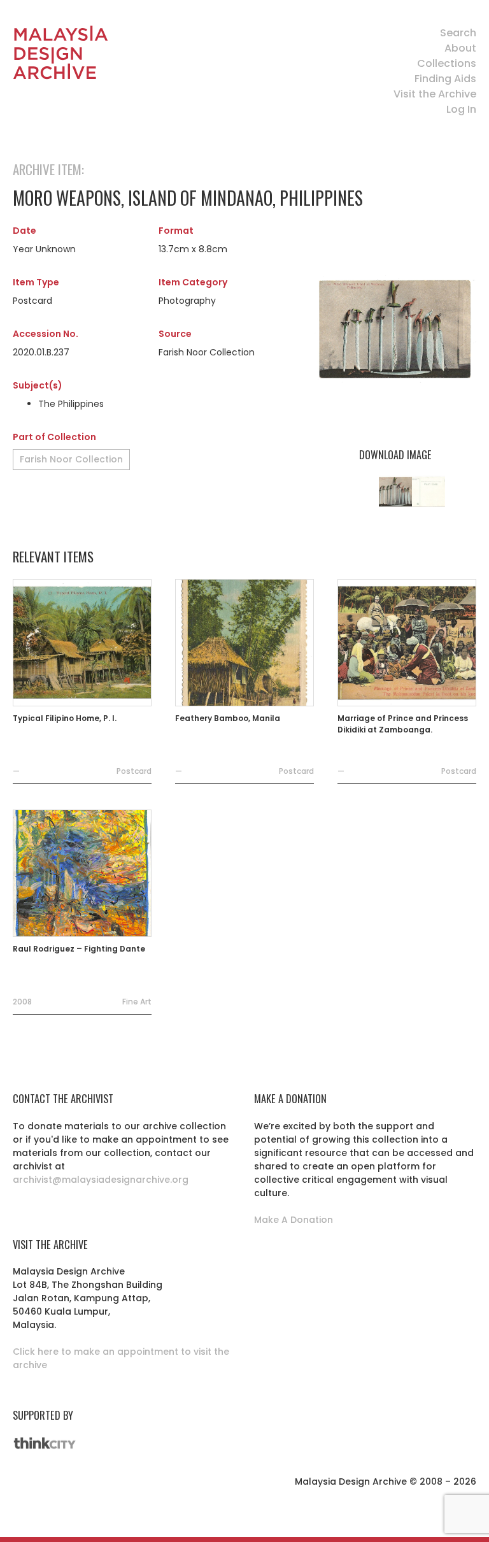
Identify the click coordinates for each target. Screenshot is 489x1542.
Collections (446, 63)
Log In (461, 109)
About (460, 48)
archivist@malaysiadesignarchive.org (100, 1179)
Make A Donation (293, 1219)
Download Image (395, 454)
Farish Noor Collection (71, 459)
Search (458, 32)
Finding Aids (445, 78)
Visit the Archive (434, 94)
